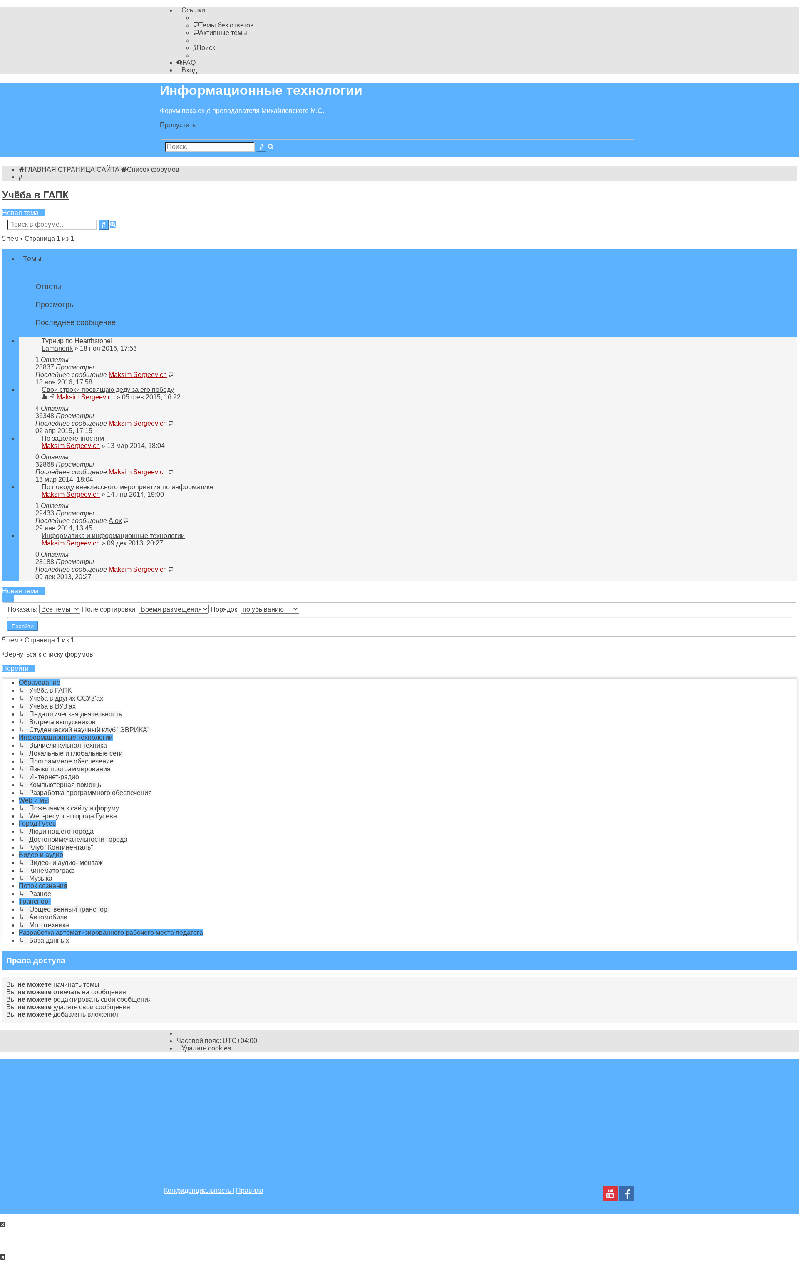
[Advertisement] (399, 1117)
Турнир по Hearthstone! (77, 340)
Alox (115, 520)
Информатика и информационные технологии (113, 535)
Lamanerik (57, 348)
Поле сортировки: (110, 609)
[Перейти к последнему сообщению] (171, 374)
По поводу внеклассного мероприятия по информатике (127, 487)
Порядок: (226, 609)
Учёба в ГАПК (35, 195)
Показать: (23, 609)
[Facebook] (626, 1195)
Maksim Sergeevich (138, 374)
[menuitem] (223, 25)
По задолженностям (73, 438)
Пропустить (178, 125)
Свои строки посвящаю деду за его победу (108, 389)
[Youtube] (610, 1195)
